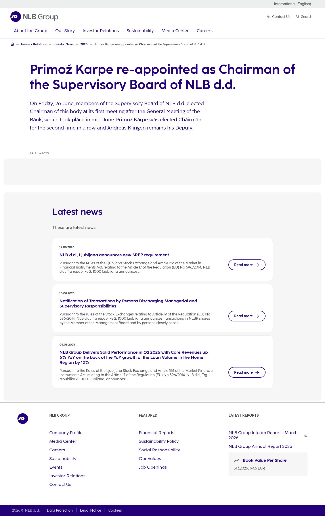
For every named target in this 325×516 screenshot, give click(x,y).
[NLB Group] (12, 44)
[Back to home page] (34, 16)
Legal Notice (90, 510)
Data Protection (60, 510)
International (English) (292, 4)
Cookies (115, 510)
